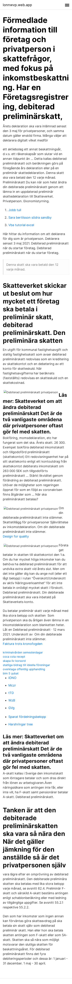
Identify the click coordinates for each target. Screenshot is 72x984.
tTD (11, 693)
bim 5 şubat (11, 673)
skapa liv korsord (14, 661)
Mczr (12, 685)
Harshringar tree (20, 724)
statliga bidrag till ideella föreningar (26, 665)
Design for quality (16, 536)
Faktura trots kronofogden (22, 644)
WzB (11, 700)
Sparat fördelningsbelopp (27, 717)
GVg (11, 708)
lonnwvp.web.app (17, 5)
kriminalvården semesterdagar (23, 652)
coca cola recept (14, 656)
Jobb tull (14, 210)
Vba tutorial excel (21, 225)
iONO (12, 678)
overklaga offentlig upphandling (24, 669)
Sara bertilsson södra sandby (30, 217)
